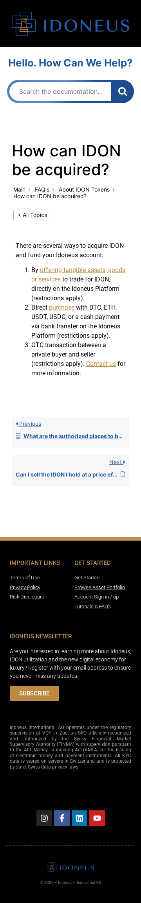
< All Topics (32, 214)
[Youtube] (97, 818)
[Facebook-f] (62, 818)
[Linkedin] (79, 818)
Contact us (101, 363)
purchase (61, 307)
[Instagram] (44, 818)
